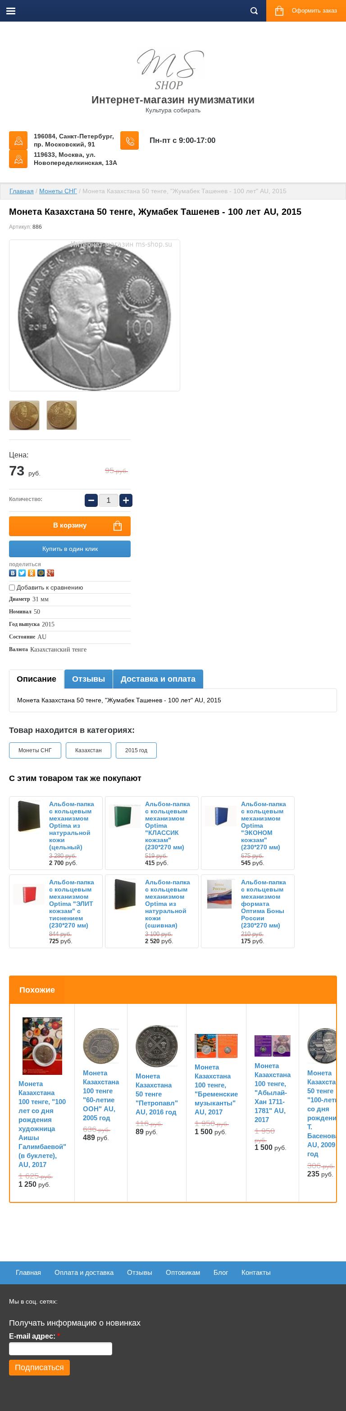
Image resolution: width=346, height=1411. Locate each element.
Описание (36, 678)
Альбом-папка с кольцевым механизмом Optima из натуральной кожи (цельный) (71, 825)
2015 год (136, 750)
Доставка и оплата (158, 678)
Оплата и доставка (84, 1272)
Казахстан (88, 750)
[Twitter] (23, 572)
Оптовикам (183, 1272)
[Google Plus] (51, 572)
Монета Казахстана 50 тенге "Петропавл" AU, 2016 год (157, 1094)
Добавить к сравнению (49, 587)
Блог (221, 1272)
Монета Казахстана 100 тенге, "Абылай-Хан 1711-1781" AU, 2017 (273, 1092)
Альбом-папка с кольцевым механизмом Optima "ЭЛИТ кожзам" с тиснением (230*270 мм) (71, 904)
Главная (21, 191)
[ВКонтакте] (13, 572)
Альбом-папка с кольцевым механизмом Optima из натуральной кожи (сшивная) (167, 904)
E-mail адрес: (34, 1336)
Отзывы (88, 678)
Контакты (256, 1272)
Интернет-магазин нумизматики (173, 100)
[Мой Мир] (42, 572)
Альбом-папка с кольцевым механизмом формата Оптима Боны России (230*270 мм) (263, 904)
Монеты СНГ (58, 191)
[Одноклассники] (32, 572)
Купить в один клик (70, 548)
